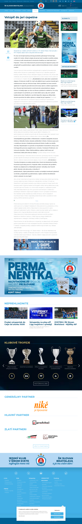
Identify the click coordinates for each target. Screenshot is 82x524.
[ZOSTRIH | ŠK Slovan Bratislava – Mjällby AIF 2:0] (66, 313)
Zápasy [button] (29, 10)
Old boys (20, 485)
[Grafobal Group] (50, 437)
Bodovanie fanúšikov (47, 497)
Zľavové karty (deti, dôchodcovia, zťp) (34, 488)
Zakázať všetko (57, 513)
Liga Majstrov (70, 118)
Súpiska (7, 480)
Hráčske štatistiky (9, 483)
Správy (35, 10)
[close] (63, 507)
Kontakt (19, 491)
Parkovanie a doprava (35, 496)
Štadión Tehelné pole (22, 501)
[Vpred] (79, 365)
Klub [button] (11, 10)
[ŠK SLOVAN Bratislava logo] (41, 5)
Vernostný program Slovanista (34, 499)
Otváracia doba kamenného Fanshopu (59, 484)
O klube (19, 487)
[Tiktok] (71, 1)
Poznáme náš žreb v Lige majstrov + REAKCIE (68, 120)
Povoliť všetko (57, 517)
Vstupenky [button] (17, 10)
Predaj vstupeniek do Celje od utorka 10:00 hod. (14, 323)
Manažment (20, 489)
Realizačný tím (8, 482)
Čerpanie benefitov (47, 498)
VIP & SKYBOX (33, 485)
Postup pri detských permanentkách (47, 494)
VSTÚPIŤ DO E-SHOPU (58, 481)
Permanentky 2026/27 (32, 483)
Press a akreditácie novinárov (21, 493)
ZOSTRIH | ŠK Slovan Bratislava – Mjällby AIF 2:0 (65, 323)
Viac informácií (22, 515)
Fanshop (32, 1)
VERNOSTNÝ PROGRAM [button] (53, 10)
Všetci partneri (41, 446)
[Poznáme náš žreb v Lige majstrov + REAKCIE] (69, 113)
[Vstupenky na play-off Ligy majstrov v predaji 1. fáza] (41, 313)
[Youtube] (65, 1)
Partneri (19, 496)
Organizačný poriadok (20, 504)
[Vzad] (3, 365)
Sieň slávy (20, 483)
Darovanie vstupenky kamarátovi (34, 502)
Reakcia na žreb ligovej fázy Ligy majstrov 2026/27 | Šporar (68, 102)
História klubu (41, 384)
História (19, 480)
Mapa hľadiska (33, 494)
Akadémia (42, 10)
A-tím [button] (24, 10)
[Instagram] (68, 1)
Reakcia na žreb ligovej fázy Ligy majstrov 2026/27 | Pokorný (68, 81)
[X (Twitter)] (63, 1)
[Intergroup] (31, 437)
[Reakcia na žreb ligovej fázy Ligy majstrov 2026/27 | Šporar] (69, 94)
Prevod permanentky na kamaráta (34, 506)
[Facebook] (60, 1)
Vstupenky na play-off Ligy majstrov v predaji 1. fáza (40, 323)
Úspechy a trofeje (22, 482)
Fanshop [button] (71, 10)
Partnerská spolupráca (20, 499)
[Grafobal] (41, 422)
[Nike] (41, 406)
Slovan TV (69, 99)
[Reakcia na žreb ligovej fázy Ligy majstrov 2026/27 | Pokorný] (69, 73)
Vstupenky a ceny (34, 480)
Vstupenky (14, 320)
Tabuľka (7, 492)
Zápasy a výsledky (9, 490)
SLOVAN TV (64, 10)
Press (10, 1)
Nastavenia (57, 510)
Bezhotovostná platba (33, 492)
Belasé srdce (26, 1)
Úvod (6, 10)
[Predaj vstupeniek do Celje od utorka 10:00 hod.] (16, 313)
